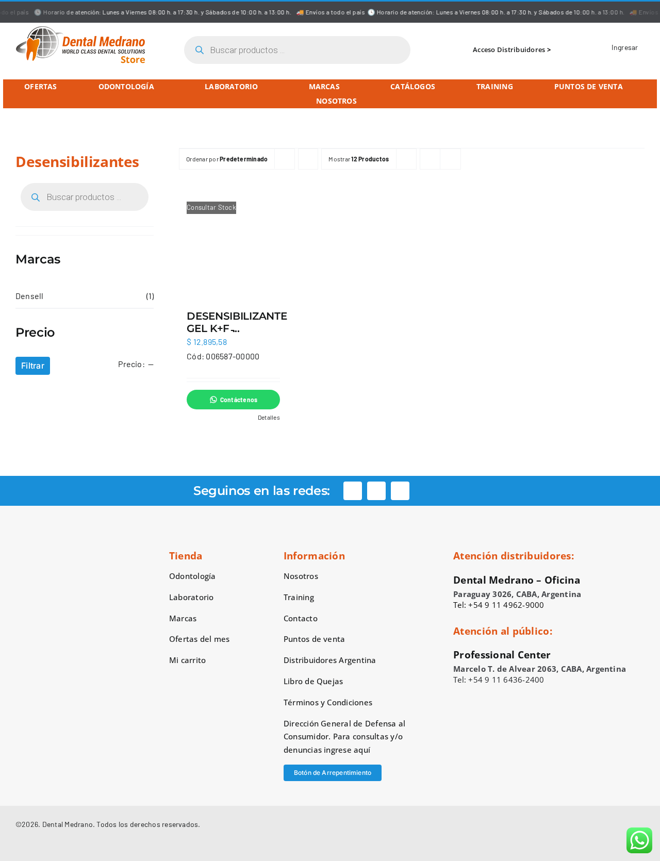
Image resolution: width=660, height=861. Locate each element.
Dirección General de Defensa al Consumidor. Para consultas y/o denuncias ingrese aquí (344, 736)
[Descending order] (308, 159)
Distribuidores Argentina (330, 660)
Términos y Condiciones (328, 702)
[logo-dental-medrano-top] (80, 30)
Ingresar (624, 47)
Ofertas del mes (199, 639)
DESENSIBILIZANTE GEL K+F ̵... (237, 322)
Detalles (269, 417)
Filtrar (32, 365)
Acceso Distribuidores (509, 49)
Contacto (301, 618)
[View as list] (450, 159)
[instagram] (376, 491)
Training (299, 597)
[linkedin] (400, 491)
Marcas (182, 618)
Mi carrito (187, 660)
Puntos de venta (314, 639)
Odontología (192, 576)
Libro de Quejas (313, 681)
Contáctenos (239, 399)
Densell (29, 296)
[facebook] (352, 491)
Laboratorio (191, 597)
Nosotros (301, 576)
